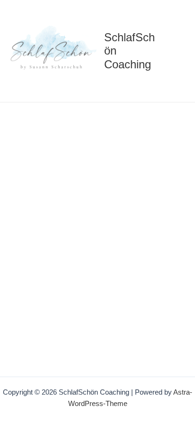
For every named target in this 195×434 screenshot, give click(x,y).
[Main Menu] (176, 51)
